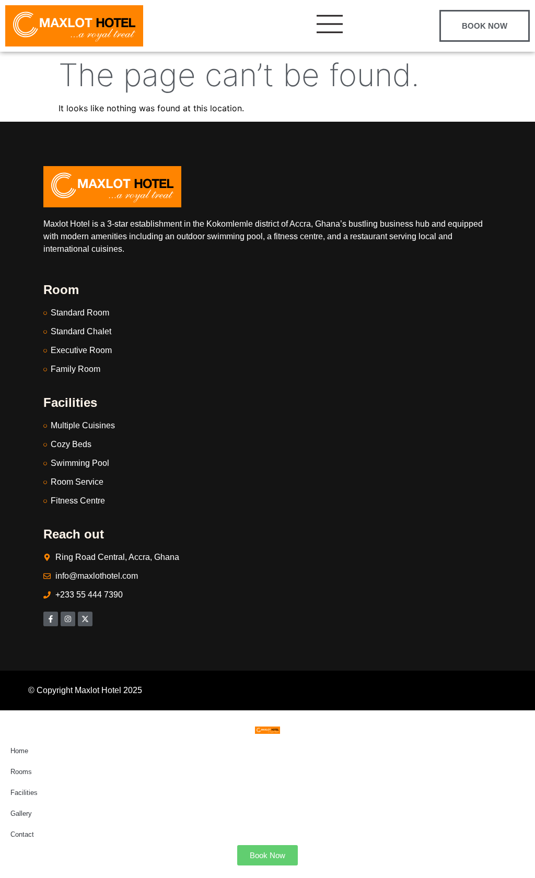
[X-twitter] (85, 619)
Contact (22, 834)
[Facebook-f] (50, 619)
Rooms (21, 772)
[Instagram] (68, 619)
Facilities (24, 793)
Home (19, 751)
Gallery (21, 813)
